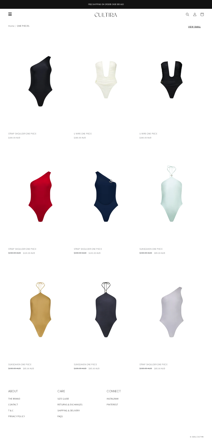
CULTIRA (200, 437)
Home (11, 25)
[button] (187, 14)
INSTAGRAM (112, 398)
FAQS (60, 416)
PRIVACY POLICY (16, 416)
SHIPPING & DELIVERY (68, 410)
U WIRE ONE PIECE (83, 133)
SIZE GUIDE (63, 398)
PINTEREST (112, 404)
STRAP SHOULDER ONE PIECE (22, 133)
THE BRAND (14, 398)
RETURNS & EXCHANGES (69, 404)
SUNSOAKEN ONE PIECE (150, 249)
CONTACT (13, 404)
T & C (11, 410)
